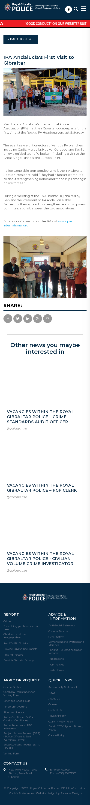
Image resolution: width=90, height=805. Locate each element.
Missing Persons (13, 654)
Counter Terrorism (59, 631)
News (51, 692)
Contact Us (55, 710)
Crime (7, 621)
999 (67, 769)
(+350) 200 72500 (66, 773)
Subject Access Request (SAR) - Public (21, 746)
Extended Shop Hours (16, 700)
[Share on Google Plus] (37, 318)
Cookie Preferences (21, 793)
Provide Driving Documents (20, 649)
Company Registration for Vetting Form (19, 693)
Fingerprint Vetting (15, 706)
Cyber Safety (56, 637)
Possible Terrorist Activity (18, 660)
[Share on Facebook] (7, 318)
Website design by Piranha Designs (59, 793)
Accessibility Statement (62, 687)
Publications (56, 658)
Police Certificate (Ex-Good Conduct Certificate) (19, 719)
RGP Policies (56, 664)
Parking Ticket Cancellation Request (65, 651)
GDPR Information (74, 788)
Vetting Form (11, 753)
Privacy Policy (57, 715)
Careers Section (12, 687)
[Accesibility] (68, 9)
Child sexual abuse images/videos (14, 636)
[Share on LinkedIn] (27, 318)
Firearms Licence (13, 712)
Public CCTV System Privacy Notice (65, 728)
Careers (52, 704)
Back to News (21, 39)
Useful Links (56, 670)
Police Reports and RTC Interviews (17, 727)
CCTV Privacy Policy (60, 721)
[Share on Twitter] (17, 318)
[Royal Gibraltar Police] (35, 6)
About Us (54, 698)
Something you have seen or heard (21, 628)
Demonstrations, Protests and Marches (66, 643)
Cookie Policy (56, 735)
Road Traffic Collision (16, 643)
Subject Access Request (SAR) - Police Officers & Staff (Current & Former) (21, 736)
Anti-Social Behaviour (61, 625)
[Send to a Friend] (47, 318)
